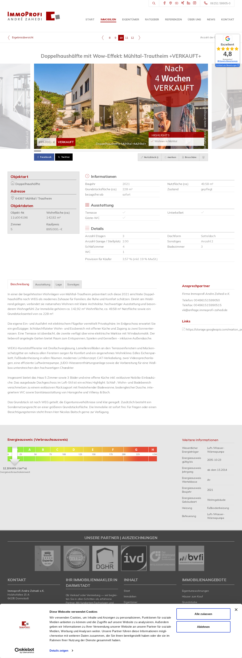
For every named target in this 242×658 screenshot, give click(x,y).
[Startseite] (34, 16)
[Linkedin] (188, 3)
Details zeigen (59, 650)
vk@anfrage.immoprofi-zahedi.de (205, 310)
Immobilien (108, 19)
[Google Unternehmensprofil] (170, 3)
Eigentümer (130, 19)
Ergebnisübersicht (22, 37)
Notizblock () (150, 157)
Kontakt (227, 19)
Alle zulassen (203, 614)
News (211, 19)
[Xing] (182, 3)
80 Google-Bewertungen (227, 61)
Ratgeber (152, 19)
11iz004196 (19, 217)
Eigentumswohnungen (195, 591)
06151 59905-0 (220, 3)
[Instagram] (194, 3)
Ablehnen (203, 626)
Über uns (194, 19)
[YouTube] (176, 3)
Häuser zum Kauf (192, 596)
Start (90, 19)
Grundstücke (189, 602)
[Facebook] (164, 3)
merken (171, 157)
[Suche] (154, 3)
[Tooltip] (238, 65)
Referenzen (173, 19)
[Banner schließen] (236, 609)
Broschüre (191, 157)
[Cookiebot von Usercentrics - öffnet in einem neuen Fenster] (24, 650)
